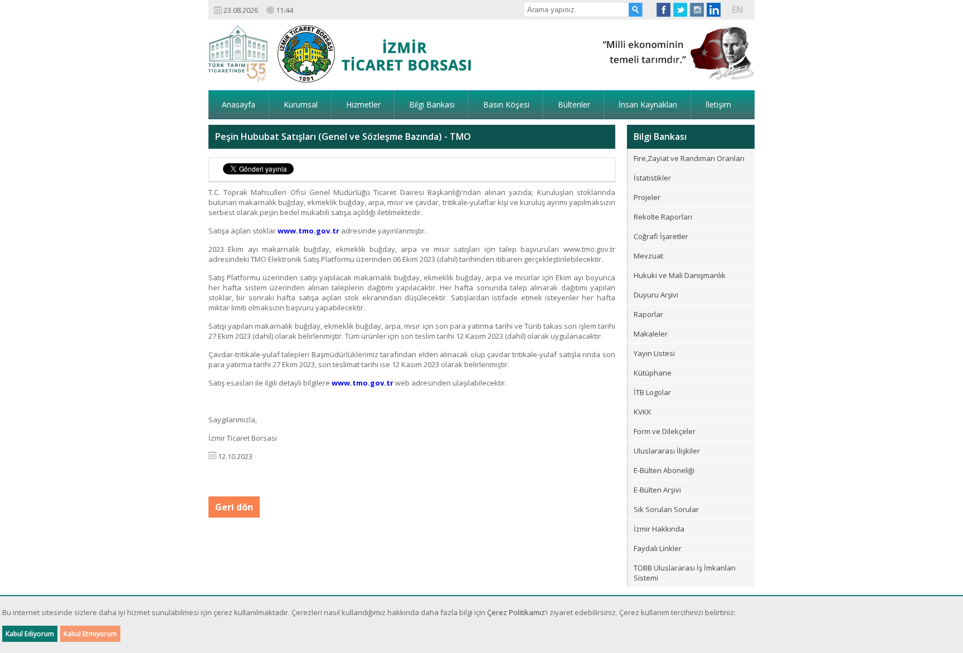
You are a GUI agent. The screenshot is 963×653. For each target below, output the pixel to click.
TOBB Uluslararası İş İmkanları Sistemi (685, 573)
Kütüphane (653, 373)
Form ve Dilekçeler (665, 431)
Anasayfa (238, 104)
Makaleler (651, 334)
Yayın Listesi (654, 353)
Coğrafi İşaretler (661, 236)
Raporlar (648, 314)
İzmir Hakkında (659, 529)
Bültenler (574, 104)
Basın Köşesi (506, 104)
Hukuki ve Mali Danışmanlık (680, 275)
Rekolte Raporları (663, 217)
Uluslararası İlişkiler (667, 451)
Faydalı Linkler (658, 548)
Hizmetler (363, 104)
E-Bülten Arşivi (657, 490)
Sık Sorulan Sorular (666, 509)
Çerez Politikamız (516, 612)
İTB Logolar (652, 392)
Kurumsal (301, 104)
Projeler (647, 197)
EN (737, 9)
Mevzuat (648, 256)
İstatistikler (652, 178)
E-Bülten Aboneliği (664, 470)
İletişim (718, 104)
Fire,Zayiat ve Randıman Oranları (689, 158)
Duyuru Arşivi (656, 295)
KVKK (642, 412)
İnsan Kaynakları (648, 104)
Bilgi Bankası (432, 104)
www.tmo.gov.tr (308, 231)
